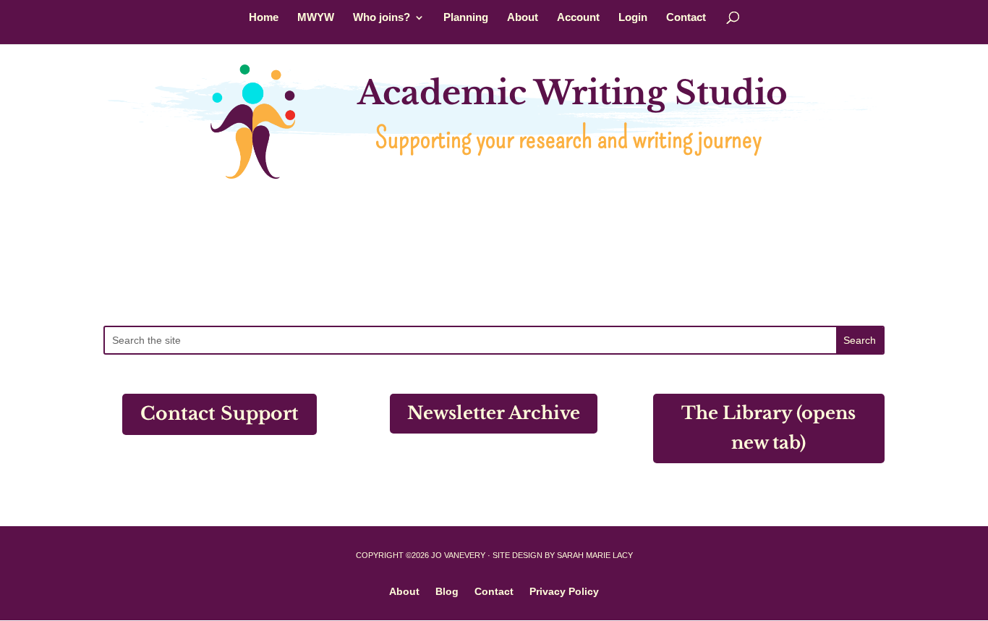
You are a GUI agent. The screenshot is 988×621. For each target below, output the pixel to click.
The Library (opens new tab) (768, 427)
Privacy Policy (564, 591)
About (522, 17)
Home (263, 17)
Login (632, 17)
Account (578, 17)
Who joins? (381, 17)
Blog (447, 591)
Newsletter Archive (493, 412)
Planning (465, 17)
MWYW (315, 17)
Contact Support (219, 413)
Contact (686, 17)
